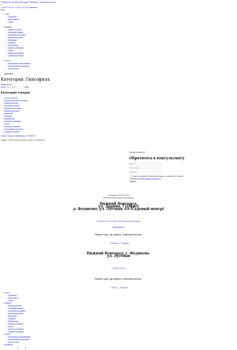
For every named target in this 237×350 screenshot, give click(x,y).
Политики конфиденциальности (149, 179)
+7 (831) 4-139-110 (7, 7)
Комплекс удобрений (15, 48)
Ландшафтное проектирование (19, 63)
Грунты (10, 50)
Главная (4, 84)
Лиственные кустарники (16, 35)
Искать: (3, 87)
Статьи (10, 22)
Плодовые (12, 42)
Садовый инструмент (16, 55)
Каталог (11, 136)
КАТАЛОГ (8, 27)
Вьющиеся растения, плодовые (15, 100)
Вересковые (12, 40)
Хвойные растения (15, 30)
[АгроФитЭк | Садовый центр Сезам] (28, 2)
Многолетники (13, 45)
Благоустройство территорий (18, 66)
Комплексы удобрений (12, 121)
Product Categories (11, 98)
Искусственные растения (13, 129)
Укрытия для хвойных (16, 53)
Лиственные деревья (15, 32)
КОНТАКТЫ (8, 74)
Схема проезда (119, 227)
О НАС (6, 293)
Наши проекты (13, 19)
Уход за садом (13, 68)
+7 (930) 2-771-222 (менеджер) (26, 7)
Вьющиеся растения (15, 37)
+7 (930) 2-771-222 (125, 221)
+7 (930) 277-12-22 (118, 268)
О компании (12, 17)
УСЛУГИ (7, 334)
